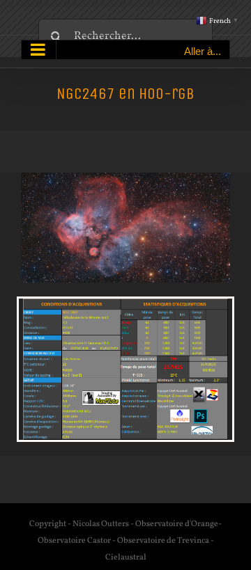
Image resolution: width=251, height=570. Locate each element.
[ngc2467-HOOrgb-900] (125, 178)
